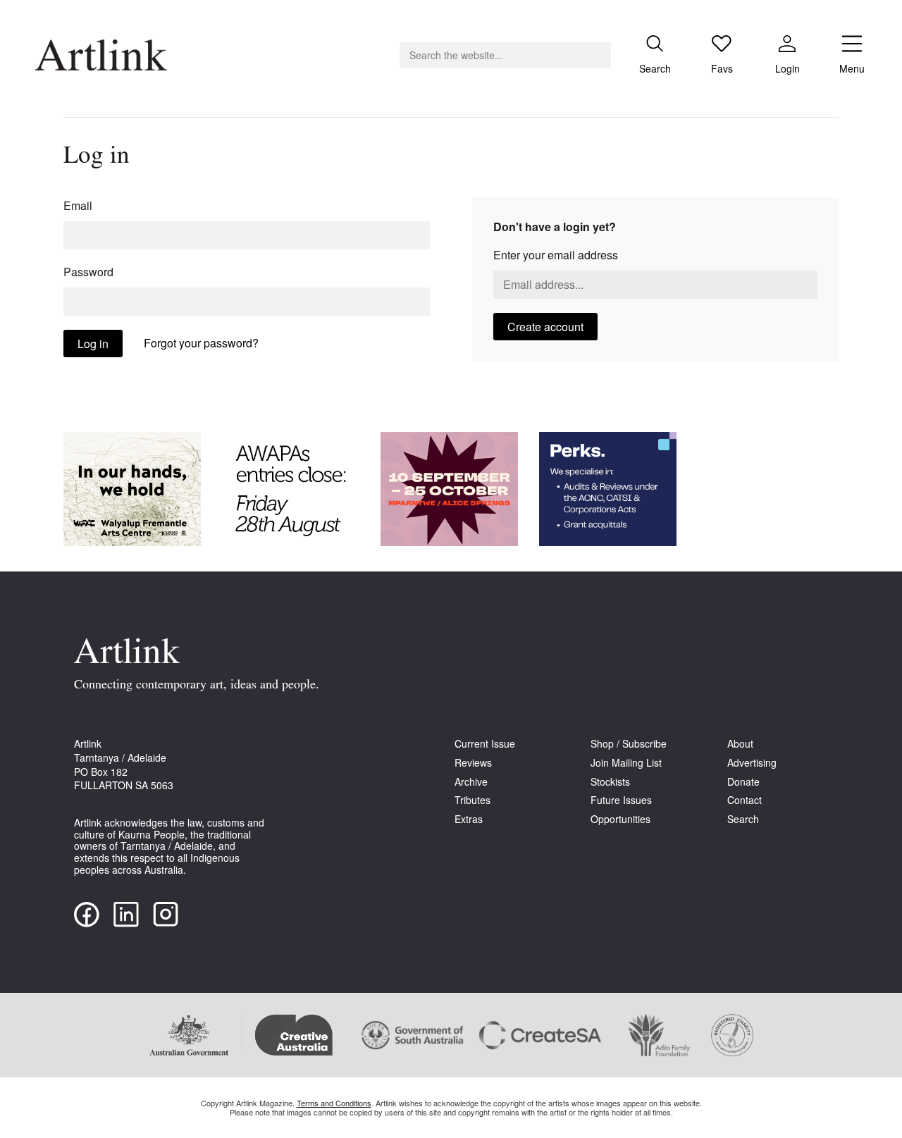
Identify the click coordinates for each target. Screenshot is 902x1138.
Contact (744, 800)
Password (88, 272)
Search (743, 819)
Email (77, 205)
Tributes (472, 800)
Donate (743, 781)
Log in (93, 343)
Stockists (610, 781)
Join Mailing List (626, 762)
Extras (469, 819)
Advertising (752, 762)
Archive (471, 781)
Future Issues (621, 800)
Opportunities (620, 819)
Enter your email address (555, 255)
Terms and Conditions (334, 1102)
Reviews (473, 762)
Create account (545, 326)
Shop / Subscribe (629, 743)
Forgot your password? (201, 343)
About (740, 743)
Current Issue (485, 743)
